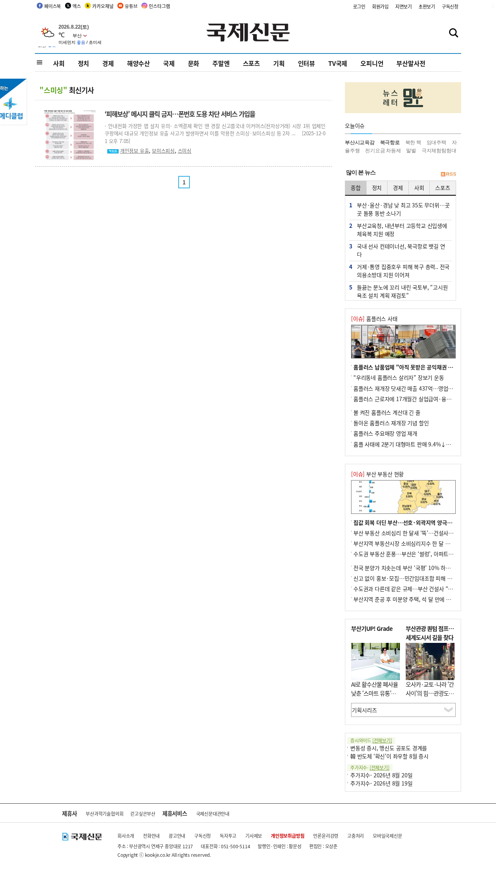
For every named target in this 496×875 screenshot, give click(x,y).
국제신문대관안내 (212, 813)
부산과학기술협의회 (104, 813)
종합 (356, 187)
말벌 (411, 150)
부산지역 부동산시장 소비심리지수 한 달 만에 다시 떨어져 (418, 543)
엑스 (76, 6)
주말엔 (220, 63)
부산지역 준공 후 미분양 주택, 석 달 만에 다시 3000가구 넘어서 (424, 599)
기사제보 (253, 835)
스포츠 (251, 63)
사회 (59, 63)
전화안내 (151, 835)
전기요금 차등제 (383, 150)
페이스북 (52, 6)
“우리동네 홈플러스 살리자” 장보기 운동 (398, 377)
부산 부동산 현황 (377, 474)
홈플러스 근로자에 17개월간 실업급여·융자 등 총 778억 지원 (422, 399)
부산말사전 (410, 63)
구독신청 (450, 6)
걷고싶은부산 (142, 813)
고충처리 (355, 835)
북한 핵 (413, 142)
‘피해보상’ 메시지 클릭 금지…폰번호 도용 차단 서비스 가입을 (180, 114)
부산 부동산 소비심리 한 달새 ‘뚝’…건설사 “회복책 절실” (417, 533)
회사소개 (125, 835)
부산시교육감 (360, 142)
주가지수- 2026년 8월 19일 (381, 783)
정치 (84, 63)
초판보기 (426, 6)
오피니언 (371, 63)
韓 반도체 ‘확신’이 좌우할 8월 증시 (389, 756)
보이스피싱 (163, 150)
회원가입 (380, 6)
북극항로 (390, 142)
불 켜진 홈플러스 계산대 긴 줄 (386, 412)
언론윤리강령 (325, 835)
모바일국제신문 (387, 835)
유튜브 (131, 6)
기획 (279, 63)
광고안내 (177, 835)
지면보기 (403, 6)
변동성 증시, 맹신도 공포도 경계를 (388, 748)
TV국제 (337, 63)
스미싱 (184, 150)
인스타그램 (159, 6)
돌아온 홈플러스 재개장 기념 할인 (391, 423)
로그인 (359, 6)
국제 (169, 63)
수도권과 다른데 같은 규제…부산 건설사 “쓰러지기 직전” (417, 589)
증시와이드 (371, 740)
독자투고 (228, 835)
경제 (108, 63)
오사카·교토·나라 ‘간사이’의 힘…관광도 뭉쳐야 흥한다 (430, 693)
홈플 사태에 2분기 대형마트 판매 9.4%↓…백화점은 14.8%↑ (423, 444)
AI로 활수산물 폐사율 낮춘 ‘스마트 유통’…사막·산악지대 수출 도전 (374, 697)
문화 (194, 63)
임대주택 (436, 142)
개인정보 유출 (134, 150)
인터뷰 (306, 63)
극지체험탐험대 (439, 150)
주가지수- (369, 767)
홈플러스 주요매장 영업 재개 (385, 433)
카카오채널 (102, 6)
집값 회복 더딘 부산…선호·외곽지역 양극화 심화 (408, 522)
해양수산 (138, 63)
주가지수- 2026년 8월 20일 (381, 775)
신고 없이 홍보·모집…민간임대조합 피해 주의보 (407, 578)
